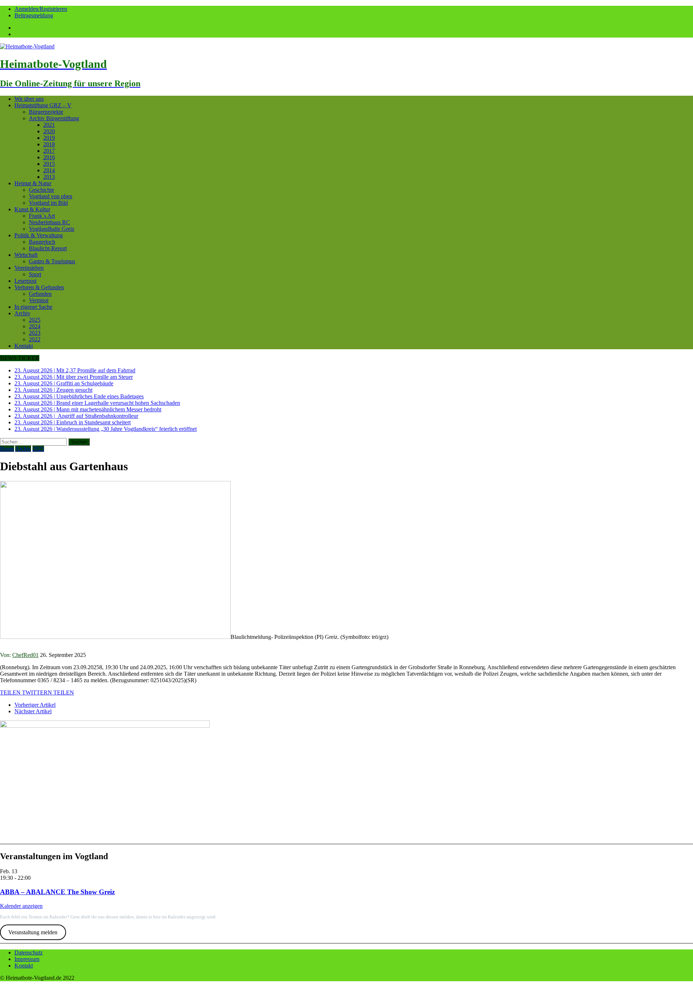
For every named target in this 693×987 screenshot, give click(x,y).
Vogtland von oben (50, 196)
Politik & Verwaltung (38, 235)
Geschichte (41, 190)
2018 (49, 144)
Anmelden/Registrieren (40, 9)
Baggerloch (42, 242)
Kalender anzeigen (21, 906)
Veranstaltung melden (32, 932)
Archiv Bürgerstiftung (54, 118)
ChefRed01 (25, 655)
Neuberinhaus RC (49, 222)
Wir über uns (29, 99)
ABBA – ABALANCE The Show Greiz (57, 892)
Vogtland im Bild (48, 203)
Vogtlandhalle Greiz (51, 229)
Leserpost (25, 281)
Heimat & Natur (32, 183)
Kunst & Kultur (32, 209)
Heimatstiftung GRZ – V (42, 105)
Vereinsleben (29, 268)
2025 (34, 320)
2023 (34, 333)
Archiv (22, 313)
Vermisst (38, 300)
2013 (49, 177)
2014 (49, 170)
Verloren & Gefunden (39, 287)
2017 (49, 151)
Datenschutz (28, 952)
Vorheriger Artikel (35, 705)
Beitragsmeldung (33, 15)
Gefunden (40, 294)
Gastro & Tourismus (52, 261)
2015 (49, 164)
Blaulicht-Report (48, 248)
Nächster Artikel (33, 711)
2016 (49, 157)
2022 (34, 339)
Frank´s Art (42, 216)
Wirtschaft (26, 255)
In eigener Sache (33, 307)
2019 (49, 138)
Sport (35, 274)
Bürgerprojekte (46, 112)
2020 (49, 131)
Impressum (26, 959)
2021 (49, 125)
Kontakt (23, 346)
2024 (34, 326)
